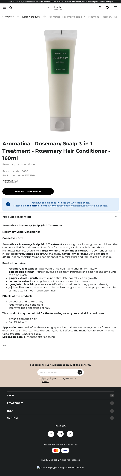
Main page (8, 16)
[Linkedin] (70, 434)
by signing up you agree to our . (59, 380)
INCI (5, 345)
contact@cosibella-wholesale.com (69, 205)
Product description (17, 217)
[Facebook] (51, 434)
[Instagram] (60, 434)
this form (32, 205)
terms (45, 381)
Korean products (31, 16)
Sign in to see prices (28, 191)
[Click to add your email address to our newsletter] (80, 372)
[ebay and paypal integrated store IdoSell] (60, 467)
